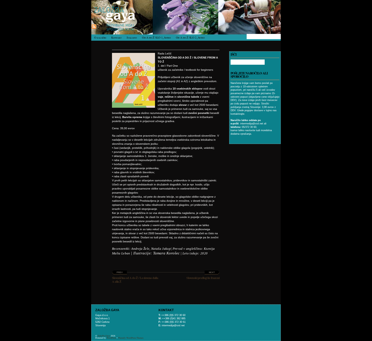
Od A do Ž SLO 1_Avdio (156, 37)
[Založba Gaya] (116, 29)
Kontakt (116, 37)
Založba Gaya (104, 335)
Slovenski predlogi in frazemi (203, 275)
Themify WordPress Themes (130, 337)
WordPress (111, 337)
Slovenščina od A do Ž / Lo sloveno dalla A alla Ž (135, 277)
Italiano (132, 37)
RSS (99, 26)
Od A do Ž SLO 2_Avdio (190, 37)
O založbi (100, 37)
